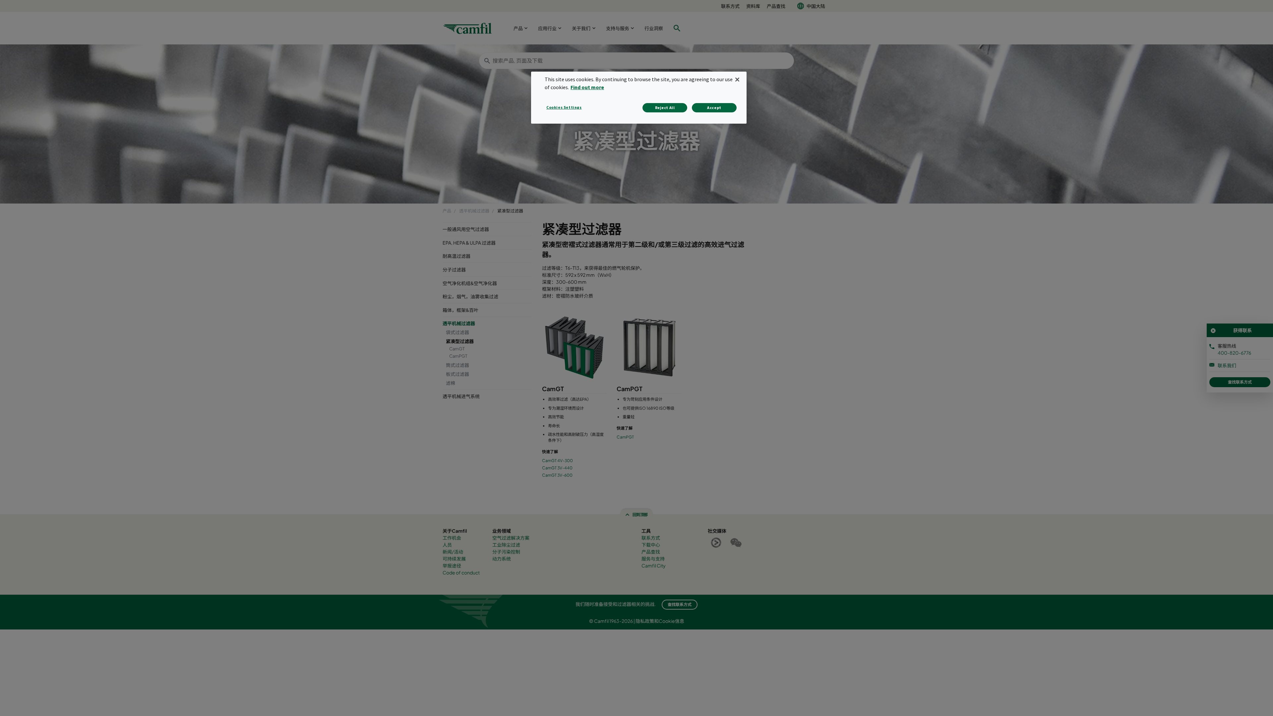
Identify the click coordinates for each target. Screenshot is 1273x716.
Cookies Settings (564, 107)
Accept (714, 107)
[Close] (737, 79)
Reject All (665, 107)
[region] (639, 98)
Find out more (587, 87)
